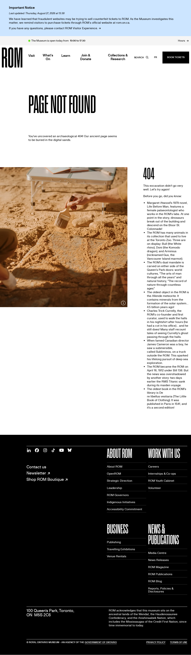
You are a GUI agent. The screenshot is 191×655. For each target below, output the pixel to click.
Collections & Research (118, 57)
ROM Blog (155, 581)
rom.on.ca (122, 22)
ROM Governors (118, 495)
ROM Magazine (158, 567)
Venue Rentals (116, 556)
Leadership (114, 488)
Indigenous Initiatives (121, 502)
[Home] (20, 57)
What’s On (48, 57)
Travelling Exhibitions (121, 549)
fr (155, 57)
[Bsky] (70, 450)
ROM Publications (160, 574)
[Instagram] (45, 450)
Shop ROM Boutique (45, 479)
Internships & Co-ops (162, 473)
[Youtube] (61, 450)
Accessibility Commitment (124, 509)
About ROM (114, 466)
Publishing (114, 542)
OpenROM (114, 473)
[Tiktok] (53, 450)
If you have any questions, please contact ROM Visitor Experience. (53, 28)
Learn (65, 56)
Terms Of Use (178, 642)
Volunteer (154, 488)
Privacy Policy (155, 642)
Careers (153, 466)
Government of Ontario (101, 642)
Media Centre (157, 553)
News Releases (158, 560)
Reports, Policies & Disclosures (160, 590)
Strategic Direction (119, 480)
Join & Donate (85, 57)
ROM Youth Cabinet (161, 480)
